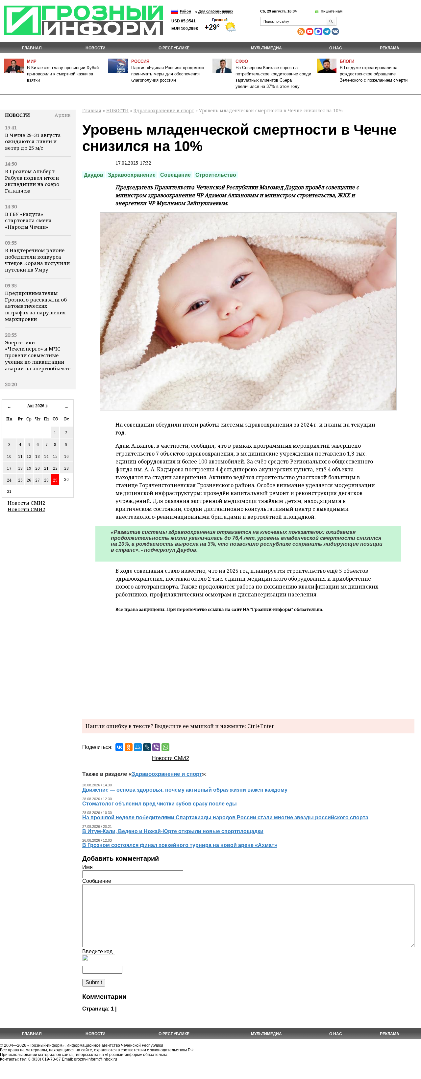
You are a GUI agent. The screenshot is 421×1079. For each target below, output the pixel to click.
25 (20, 480)
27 (37, 480)
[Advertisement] (248, 664)
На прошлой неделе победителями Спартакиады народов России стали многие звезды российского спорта (225, 817)
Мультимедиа (266, 48)
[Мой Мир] (138, 747)
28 (46, 480)
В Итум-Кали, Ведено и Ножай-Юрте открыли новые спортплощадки (172, 831)
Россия (140, 61)
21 (46, 468)
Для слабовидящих (215, 11)
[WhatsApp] (165, 747)
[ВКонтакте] (119, 747)
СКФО (241, 61)
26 (29, 480)
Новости (17, 115)
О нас (335, 48)
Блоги (347, 61)
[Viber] (156, 747)
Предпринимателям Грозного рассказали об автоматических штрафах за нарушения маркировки (36, 306)
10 (9, 456)
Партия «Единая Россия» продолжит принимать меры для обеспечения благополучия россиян (168, 74)
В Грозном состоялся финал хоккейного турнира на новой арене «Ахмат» (179, 845)
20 (37, 468)
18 (20, 468)
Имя (87, 867)
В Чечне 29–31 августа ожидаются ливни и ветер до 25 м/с (33, 141)
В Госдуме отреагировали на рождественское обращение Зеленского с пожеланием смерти (374, 74)
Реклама (389, 48)
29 (55, 480)
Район (185, 11)
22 (55, 468)
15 (55, 456)
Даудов (93, 175)
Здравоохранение (132, 175)
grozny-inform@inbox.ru (95, 1059)
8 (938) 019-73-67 (44, 1059)
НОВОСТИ (96, 48)
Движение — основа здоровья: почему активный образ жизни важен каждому (184, 790)
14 (46, 456)
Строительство (215, 175)
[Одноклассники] (129, 747)
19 (29, 468)
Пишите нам (331, 11)
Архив (63, 115)
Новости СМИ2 (26, 502)
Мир (32, 61)
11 (20, 456)
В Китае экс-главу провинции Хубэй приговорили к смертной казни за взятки (63, 74)
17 (9, 468)
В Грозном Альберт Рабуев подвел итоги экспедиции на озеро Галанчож (32, 181)
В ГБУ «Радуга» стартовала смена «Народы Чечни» (28, 220)
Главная (32, 48)
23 (66, 468)
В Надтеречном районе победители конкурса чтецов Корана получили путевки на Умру (37, 260)
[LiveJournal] (147, 747)
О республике (174, 48)
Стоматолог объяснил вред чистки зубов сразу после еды (159, 803)
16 (66, 456)
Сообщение (96, 881)
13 (37, 456)
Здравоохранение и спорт (164, 110)
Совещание (175, 175)
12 (29, 456)
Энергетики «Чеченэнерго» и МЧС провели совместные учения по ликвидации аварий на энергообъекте (37, 355)
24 (9, 480)
